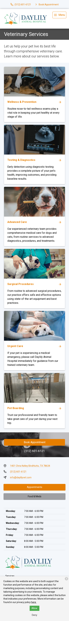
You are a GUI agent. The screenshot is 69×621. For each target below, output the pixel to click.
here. (34, 602)
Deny (34, 615)
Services (9, 576)
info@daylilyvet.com (20, 477)
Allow (34, 608)
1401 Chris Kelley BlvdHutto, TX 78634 (30, 465)
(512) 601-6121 (34, 451)
